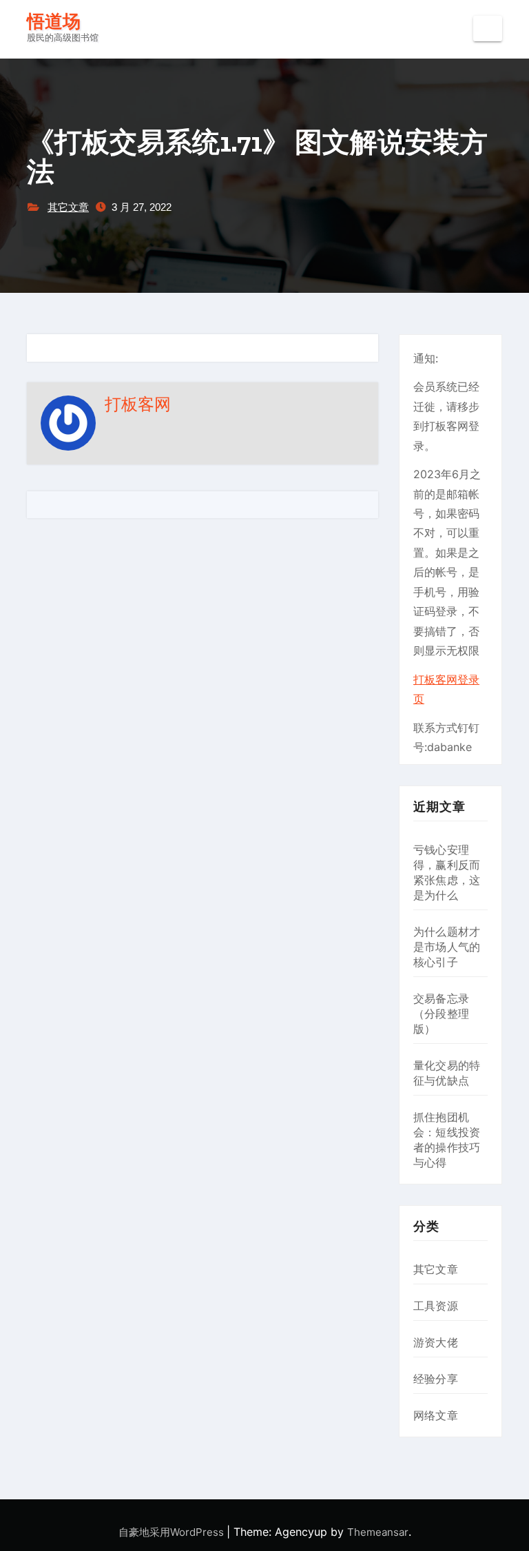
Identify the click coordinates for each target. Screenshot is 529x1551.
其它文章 (68, 207)
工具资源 (435, 1306)
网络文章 (435, 1415)
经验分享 (435, 1379)
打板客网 (138, 404)
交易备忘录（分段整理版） (441, 1014)
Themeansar (377, 1532)
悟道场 (54, 21)
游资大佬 (435, 1342)
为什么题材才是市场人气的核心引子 (446, 947)
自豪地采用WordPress (172, 1532)
